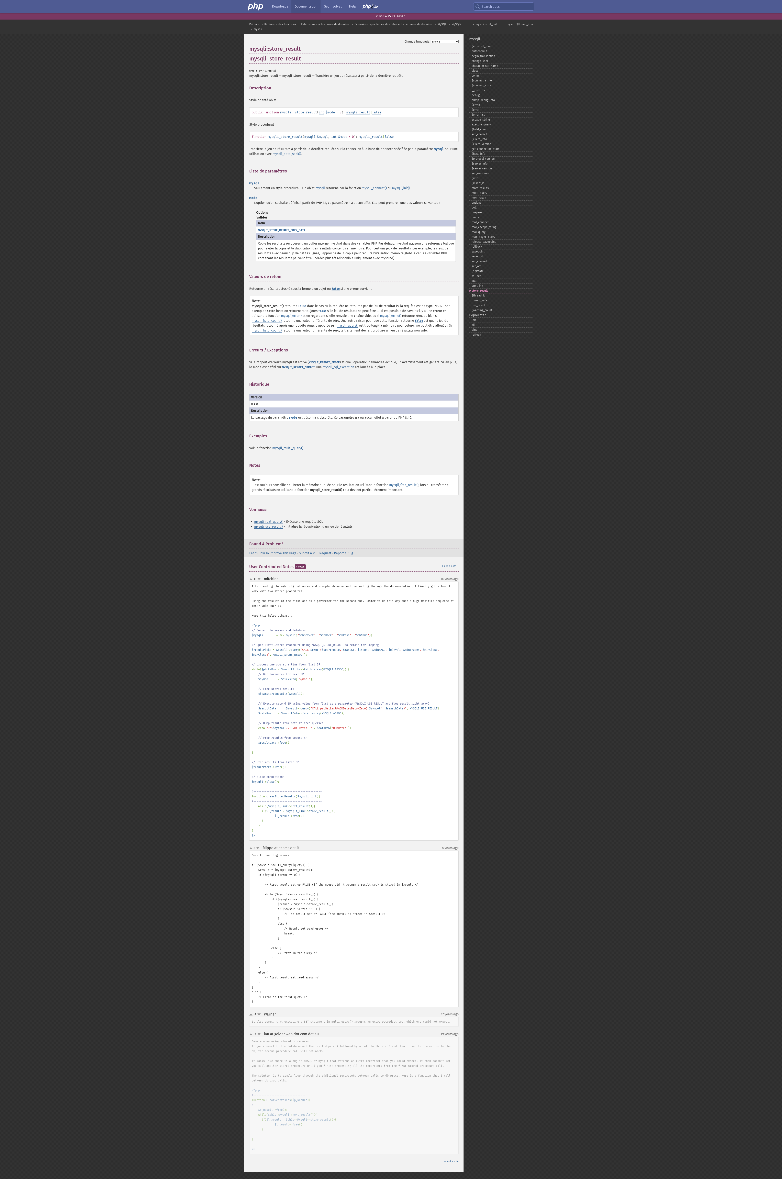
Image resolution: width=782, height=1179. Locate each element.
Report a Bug (343, 553)
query (475, 217)
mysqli (258, 29)
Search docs (491, 7)
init (474, 320)
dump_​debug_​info (483, 100)
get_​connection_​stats (486, 149)
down (259, 579)
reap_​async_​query (483, 237)
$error (475, 110)
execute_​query (481, 124)
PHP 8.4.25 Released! (391, 16)
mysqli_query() (347, 325)
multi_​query (479, 193)
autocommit (479, 51)
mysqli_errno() (390, 316)
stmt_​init (477, 286)
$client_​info (479, 139)
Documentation (306, 6)
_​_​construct (479, 90)
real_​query (478, 232)
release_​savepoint (484, 242)
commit (476, 75)
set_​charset (479, 261)
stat (474, 281)
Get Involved (333, 6)
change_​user (480, 61)
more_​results (480, 188)
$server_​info (480, 163)
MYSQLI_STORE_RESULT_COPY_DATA (281, 230)
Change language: (417, 41)
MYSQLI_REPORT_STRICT (298, 367)
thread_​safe (479, 300)
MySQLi (456, 24)
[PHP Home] (256, 6)
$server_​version (482, 168)
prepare (477, 212)
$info (475, 178)
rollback (477, 246)
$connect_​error (481, 85)
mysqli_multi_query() (287, 448)
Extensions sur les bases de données (325, 24)
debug (476, 95)
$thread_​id (478, 295)
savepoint (478, 251)
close (475, 70)
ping (474, 330)
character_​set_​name (485, 66)
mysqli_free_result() (403, 485)
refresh (476, 334)
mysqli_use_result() (268, 526)
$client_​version (481, 144)
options (476, 202)
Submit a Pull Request (315, 553)
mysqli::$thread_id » (520, 24)
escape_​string (481, 119)
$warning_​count (482, 310)
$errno (476, 105)
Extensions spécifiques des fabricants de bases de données (394, 24)
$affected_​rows (482, 46)
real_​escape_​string (484, 227)
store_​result (480, 290)
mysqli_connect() (374, 188)
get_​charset (479, 134)
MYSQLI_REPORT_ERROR (324, 362)
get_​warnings (480, 173)
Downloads (280, 6)
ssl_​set (476, 276)
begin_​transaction (483, 56)
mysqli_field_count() (267, 321)
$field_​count (480, 129)
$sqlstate (478, 271)
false (376, 112)
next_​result (479, 198)
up (252, 579)
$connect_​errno (482, 80)
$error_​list (478, 114)
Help (352, 6)
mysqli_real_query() (268, 522)
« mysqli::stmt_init (485, 24)
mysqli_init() (401, 188)
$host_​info (478, 154)
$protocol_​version (483, 158)
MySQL (442, 24)
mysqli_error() (291, 316)
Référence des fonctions (280, 24)
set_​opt (476, 266)
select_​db (478, 256)
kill (474, 325)
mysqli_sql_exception (338, 367)
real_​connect (480, 222)
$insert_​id (478, 183)
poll (474, 207)
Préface (254, 24)
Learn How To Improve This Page (272, 553)
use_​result (478, 305)
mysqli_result (358, 112)
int (321, 112)
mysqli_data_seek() (286, 154)
